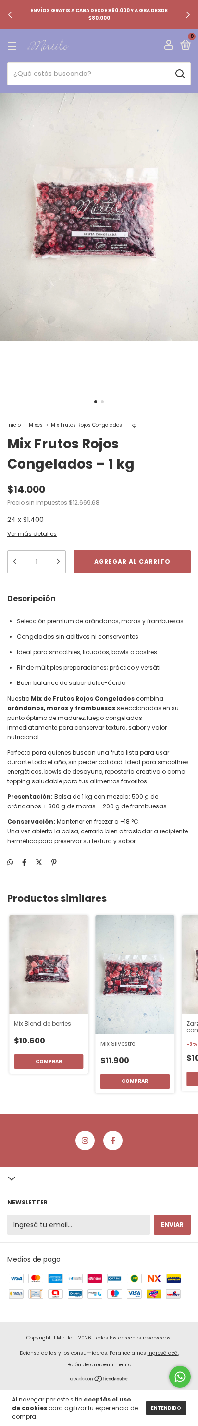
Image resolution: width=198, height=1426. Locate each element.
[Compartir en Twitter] (39, 862)
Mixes (36, 425)
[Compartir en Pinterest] (54, 862)
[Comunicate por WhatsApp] (180, 1377)
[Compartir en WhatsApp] (10, 862)
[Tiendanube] (99, 1380)
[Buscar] (179, 74)
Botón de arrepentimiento (99, 1364)
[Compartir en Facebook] (24, 862)
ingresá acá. (163, 1353)
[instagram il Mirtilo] (85, 1140)
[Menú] (13, 46)
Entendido (166, 1408)
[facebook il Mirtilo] (113, 1140)
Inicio (14, 425)
